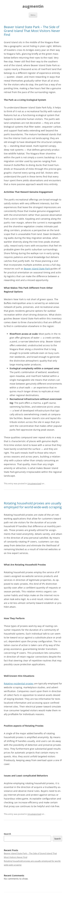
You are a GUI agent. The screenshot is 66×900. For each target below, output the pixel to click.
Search (7, 833)
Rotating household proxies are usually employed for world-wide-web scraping (33, 505)
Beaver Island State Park (37, 268)
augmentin (33, 6)
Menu (33, 15)
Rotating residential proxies (18, 683)
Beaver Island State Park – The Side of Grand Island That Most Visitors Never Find (32, 31)
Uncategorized (34, 483)
